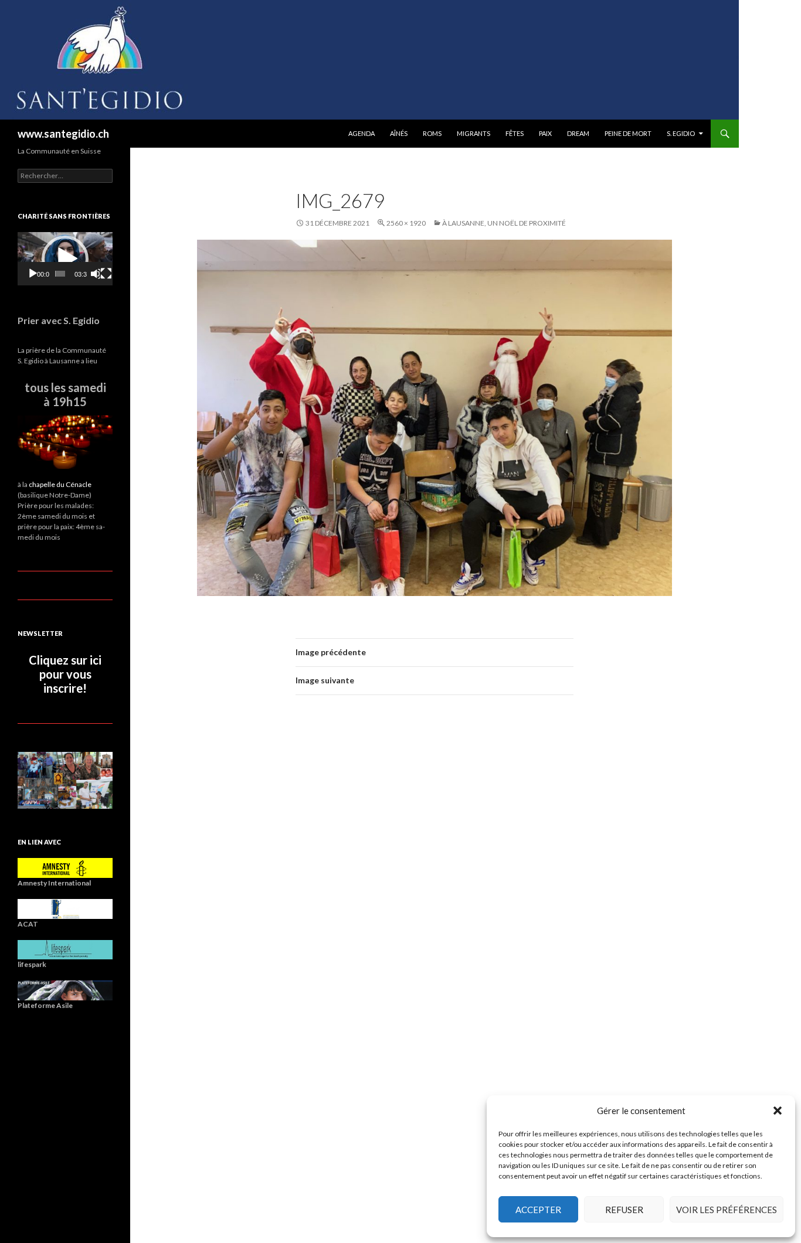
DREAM (578, 133)
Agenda (361, 133)
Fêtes (514, 133)
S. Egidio (681, 133)
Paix (545, 133)
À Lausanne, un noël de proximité (504, 223)
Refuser (624, 1209)
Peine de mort (628, 133)
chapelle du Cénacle (60, 484)
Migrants (473, 133)
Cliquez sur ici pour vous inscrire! (65, 674)
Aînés (399, 133)
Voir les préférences (726, 1209)
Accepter (538, 1209)
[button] (777, 1110)
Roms (432, 133)
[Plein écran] (106, 274)
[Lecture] (33, 274)
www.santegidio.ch (63, 133)
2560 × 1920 (406, 223)
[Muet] (95, 274)
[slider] (60, 274)
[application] (65, 258)
